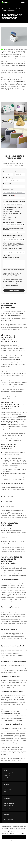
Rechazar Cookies (14, 841)
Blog (5, 791)
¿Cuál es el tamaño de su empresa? (14, 201)
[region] (14, 833)
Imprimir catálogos (9, 803)
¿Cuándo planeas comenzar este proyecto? (13, 228)
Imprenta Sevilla (8, 822)
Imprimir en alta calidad (15, 8)
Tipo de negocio (8, 189)
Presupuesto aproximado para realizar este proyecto (12, 236)
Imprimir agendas (8, 808)
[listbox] (14, 192)
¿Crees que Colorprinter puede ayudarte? (12, 249)
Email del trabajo (8, 178)
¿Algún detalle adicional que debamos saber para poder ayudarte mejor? (12, 257)
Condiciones (7, 775)
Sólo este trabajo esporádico (13, 283)
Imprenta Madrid (8, 819)
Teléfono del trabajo (9, 183)
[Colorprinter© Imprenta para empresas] (6, 2)
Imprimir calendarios (14, 329)
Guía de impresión (8, 773)
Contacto (6, 777)
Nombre (6, 172)
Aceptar (14, 837)
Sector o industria (9, 195)
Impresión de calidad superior (13, 209)
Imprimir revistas (8, 805)
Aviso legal (6, 786)
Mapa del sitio (7, 789)
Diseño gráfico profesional (12, 211)
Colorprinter (5, 8)
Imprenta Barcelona (9, 817)
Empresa (18, 172)
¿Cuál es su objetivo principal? (12, 222)
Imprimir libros (7, 800)
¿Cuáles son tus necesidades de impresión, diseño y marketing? (13, 280)
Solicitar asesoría (14, 290)
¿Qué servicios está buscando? (13, 207)
